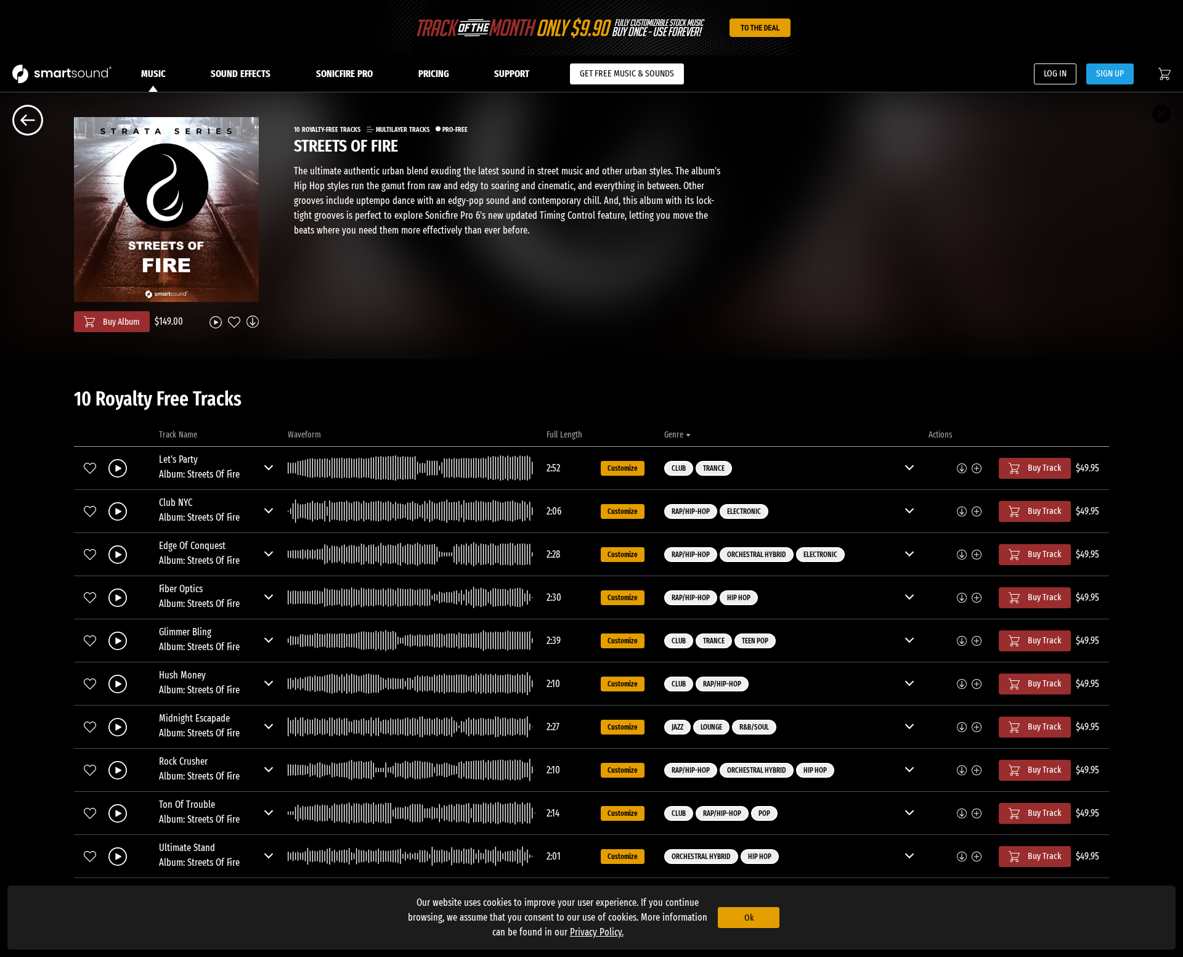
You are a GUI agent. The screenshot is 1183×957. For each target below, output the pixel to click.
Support (511, 73)
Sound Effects (240, 73)
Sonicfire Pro (344, 73)
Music (153, 73)
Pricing (433, 73)
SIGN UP (1110, 73)
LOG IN (1055, 73)
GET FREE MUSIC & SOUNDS (627, 73)
